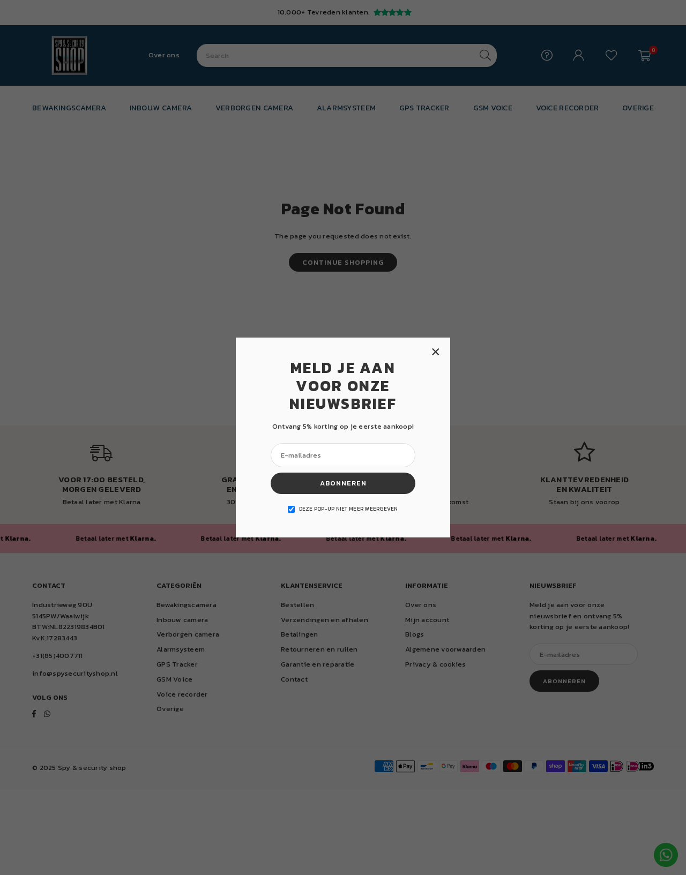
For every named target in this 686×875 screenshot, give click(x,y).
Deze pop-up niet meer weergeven (348, 509)
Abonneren (343, 483)
